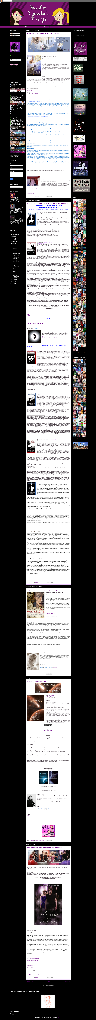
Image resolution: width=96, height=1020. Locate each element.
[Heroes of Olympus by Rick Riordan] (16, 122)
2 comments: (41, 840)
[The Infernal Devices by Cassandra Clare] (16, 98)
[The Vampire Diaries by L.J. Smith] (16, 115)
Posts (12, 33)
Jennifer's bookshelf (79, 357)
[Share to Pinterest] (51, 196)
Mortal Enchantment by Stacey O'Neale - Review (19, 195)
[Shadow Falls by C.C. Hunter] (16, 129)
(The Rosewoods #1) (48, 242)
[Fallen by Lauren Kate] (15, 123)
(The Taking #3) (51, 695)
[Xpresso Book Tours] (79, 131)
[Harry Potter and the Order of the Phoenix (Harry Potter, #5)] (77, 206)
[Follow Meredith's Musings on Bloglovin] (15, 60)
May (13, 238)
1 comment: (42, 196)
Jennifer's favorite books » (80, 438)
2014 (12, 281)
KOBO (28, 316)
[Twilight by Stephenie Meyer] (16, 112)
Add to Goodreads (29, 90)
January (14, 279)
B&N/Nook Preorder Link (31, 962)
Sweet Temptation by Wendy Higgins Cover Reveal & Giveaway (44, 847)
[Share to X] (49, 196)
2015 (12, 232)
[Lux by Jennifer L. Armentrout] (16, 87)
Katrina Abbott (41, 440)
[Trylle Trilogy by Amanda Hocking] (16, 118)
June (13, 236)
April (13, 239)
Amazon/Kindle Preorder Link (32, 960)
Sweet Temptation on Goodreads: (33, 958)
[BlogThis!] (48, 196)
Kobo (51, 730)
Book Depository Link (31, 965)
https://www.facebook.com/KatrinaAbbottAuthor (50, 337)
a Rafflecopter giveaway (35, 168)
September (15, 234)
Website (28, 188)
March (13, 241)
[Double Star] (80, 273)
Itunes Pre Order (30, 967)
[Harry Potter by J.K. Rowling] (16, 100)
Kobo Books (37, 93)
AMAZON (28, 312)
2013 (12, 283)
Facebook (55, 667)
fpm (51, 1017)
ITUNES (28, 314)
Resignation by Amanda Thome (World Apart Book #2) (42, 590)
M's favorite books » (82, 352)
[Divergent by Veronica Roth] (16, 108)
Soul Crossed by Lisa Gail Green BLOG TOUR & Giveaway (43, 33)
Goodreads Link (49, 611)
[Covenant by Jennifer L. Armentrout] (16, 85)
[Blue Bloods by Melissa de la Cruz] (16, 125)
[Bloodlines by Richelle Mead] (16, 106)
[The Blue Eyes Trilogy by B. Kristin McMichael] (17, 148)
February (14, 243)
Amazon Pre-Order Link (50, 613)
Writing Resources (29, 26)
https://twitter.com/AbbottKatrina (47, 338)
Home (12, 26)
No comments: (42, 582)
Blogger (59, 1017)
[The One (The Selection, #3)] (85, 346)
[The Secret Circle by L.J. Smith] (16, 140)
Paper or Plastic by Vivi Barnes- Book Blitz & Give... (16, 269)
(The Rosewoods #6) (42, 531)
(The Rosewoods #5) (49, 481)
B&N (49, 730)
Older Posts (67, 981)
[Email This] (46, 196)
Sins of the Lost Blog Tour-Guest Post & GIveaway (19, 206)
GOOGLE (28, 315)
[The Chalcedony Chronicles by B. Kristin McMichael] (17, 153)
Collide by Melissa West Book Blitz (36, 681)
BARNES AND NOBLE (31, 313)
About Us (20, 26)
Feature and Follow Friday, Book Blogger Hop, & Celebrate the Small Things (19, 218)
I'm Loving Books (19, 154)
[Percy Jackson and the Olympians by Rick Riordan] (16, 120)
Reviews (39, 26)
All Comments (14, 35)
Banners (46, 26)
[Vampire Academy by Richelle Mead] (16, 110)
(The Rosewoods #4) (52, 439)
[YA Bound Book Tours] (79, 157)
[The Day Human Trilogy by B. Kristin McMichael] (17, 150)
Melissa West (49, 696)
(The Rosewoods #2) (36, 349)
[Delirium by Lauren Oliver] (16, 107)
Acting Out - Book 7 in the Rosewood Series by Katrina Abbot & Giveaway (47, 203)
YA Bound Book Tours (30, 193)
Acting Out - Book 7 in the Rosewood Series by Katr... (16, 251)
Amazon (28, 93)
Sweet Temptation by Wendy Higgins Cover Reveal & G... (16, 264)
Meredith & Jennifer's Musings (15, 156)
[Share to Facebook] (50, 196)
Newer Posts (30, 981)
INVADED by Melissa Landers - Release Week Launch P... (15, 275)
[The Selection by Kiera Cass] (16, 146)
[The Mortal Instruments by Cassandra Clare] (16, 96)
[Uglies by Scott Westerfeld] (16, 116)
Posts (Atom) (50, 985)
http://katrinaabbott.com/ (46, 336)
